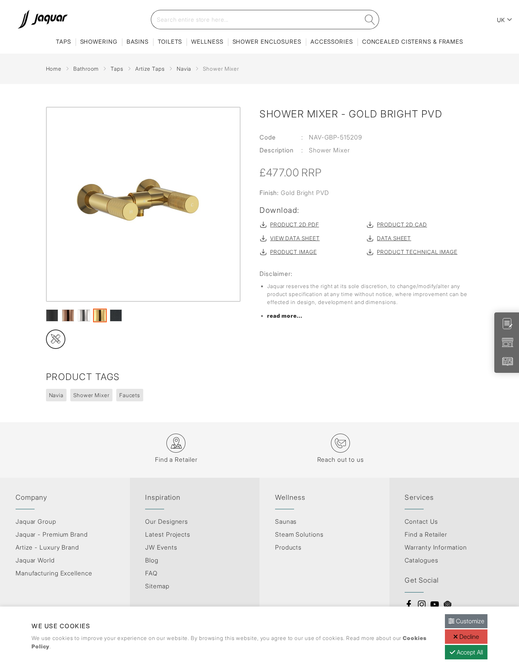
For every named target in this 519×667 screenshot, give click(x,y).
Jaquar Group (36, 521)
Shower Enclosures (267, 41)
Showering (98, 41)
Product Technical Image (417, 252)
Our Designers (166, 521)
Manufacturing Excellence (54, 573)
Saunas (286, 521)
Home (54, 68)
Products (288, 547)
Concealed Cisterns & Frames (412, 41)
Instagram (422, 604)
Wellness (207, 41)
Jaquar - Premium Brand (52, 534)
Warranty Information (436, 547)
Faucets (129, 395)
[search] (370, 19)
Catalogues (421, 560)
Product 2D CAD (402, 224)
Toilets (170, 41)
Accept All (469, 652)
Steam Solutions (299, 534)
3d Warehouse (447, 604)
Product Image (293, 252)
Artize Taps (150, 68)
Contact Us (421, 521)
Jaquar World (35, 560)
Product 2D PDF (294, 224)
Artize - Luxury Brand (47, 547)
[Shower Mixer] (143, 204)
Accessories (331, 41)
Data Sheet (394, 238)
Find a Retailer (426, 534)
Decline (468, 636)
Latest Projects (167, 534)
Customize (469, 621)
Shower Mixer (91, 395)
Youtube (434, 604)
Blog (151, 560)
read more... (284, 315)
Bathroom (86, 68)
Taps (63, 41)
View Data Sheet (295, 238)
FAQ (151, 573)
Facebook (409, 604)
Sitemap (157, 586)
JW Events (161, 547)
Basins (138, 41)
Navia (184, 68)
